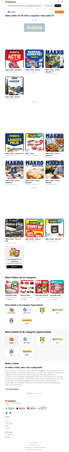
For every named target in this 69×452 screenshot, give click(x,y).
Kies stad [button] (51, 6)
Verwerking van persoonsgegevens (34, 449)
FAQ (6, 419)
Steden (7, 426)
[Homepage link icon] (28, 393)
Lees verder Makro (12, 389)
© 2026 (34, 443)
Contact (7, 421)
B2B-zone (8, 437)
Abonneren (60, 12)
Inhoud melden (9, 423)
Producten (8, 428)
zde (42, 371)
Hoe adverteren (9, 434)
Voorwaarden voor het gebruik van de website (34, 447)
